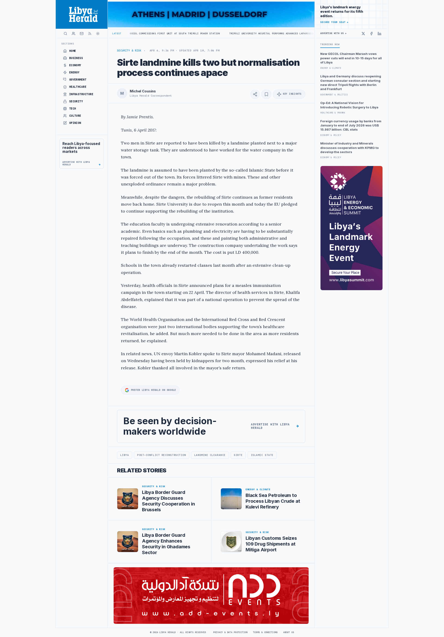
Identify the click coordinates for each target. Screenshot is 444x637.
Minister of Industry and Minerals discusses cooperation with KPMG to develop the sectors (349, 147)
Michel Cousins (143, 91)
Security (76, 101)
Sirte (238, 455)
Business (76, 58)
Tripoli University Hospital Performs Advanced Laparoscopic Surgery (248, 33)
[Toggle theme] (98, 33)
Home (72, 51)
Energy (74, 72)
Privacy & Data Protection (230, 632)
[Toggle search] (65, 33)
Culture (75, 115)
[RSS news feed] (89, 33)
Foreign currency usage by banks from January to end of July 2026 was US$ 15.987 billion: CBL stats (350, 125)
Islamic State (262, 455)
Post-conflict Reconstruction (161, 455)
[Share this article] (255, 94)
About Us (288, 632)
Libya (124, 455)
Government (77, 79)
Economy (75, 65)
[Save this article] (266, 94)
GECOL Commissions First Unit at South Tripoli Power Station (143, 33)
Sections (67, 43)
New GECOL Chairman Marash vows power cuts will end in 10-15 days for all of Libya (351, 58)
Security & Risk (129, 50)
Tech (72, 108)
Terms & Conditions (265, 632)
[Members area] (73, 33)
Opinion (75, 123)
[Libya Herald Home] (82, 14)
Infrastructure (81, 94)
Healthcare (77, 86)
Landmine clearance (210, 455)
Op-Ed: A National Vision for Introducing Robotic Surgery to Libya (349, 105)
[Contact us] (81, 33)
